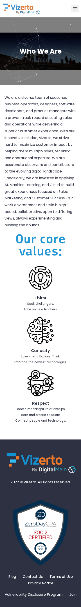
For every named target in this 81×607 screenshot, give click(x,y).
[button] (75, 8)
